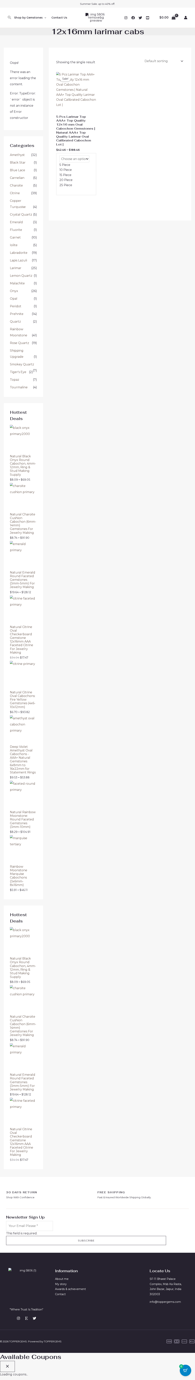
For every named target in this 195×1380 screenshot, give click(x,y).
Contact (60, 1294)
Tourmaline (19, 387)
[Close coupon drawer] (7, 1366)
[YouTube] (147, 17)
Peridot (15, 306)
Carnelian (17, 178)
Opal (13, 298)
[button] (9, 17)
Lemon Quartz (21, 275)
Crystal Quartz (21, 214)
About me (62, 1279)
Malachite (17, 283)
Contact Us (59, 17)
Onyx (14, 291)
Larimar (15, 268)
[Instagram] (126, 17)
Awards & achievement (70, 1289)
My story (61, 1284)
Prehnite (16, 314)
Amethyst (17, 155)
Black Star (18, 162)
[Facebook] (133, 17)
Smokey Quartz (22, 364)
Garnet (15, 237)
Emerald (16, 222)
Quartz (15, 321)
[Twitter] (140, 17)
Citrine (15, 193)
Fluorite (16, 230)
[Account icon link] (185, 17)
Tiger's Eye (18, 372)
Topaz (14, 379)
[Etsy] (26, 1318)
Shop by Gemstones (28, 17)
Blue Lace (17, 170)
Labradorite (18, 253)
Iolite (14, 245)
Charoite (16, 185)
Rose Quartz (19, 343)
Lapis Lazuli (18, 260)
